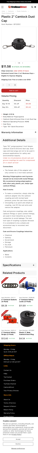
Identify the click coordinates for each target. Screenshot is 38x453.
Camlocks (11, 11)
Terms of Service (10, 403)
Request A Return (10, 406)
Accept (18, 439)
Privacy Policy (16, 434)
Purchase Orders (10, 380)
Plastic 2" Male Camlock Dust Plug (26, 333)
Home (3, 11)
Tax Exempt (8, 377)
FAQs (5, 374)
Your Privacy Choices (11, 390)
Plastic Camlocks (22, 11)
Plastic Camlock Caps (8, 13)
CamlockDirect (9, 387)
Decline (18, 444)
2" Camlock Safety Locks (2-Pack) (26, 300)
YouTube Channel (10, 384)
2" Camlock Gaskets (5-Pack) (9, 300)
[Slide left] (15, 63)
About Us (7, 399)
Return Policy (8, 410)
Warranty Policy (9, 413)
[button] (2, 7)
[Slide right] (22, 63)
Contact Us (7, 370)
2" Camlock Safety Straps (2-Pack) (8, 333)
